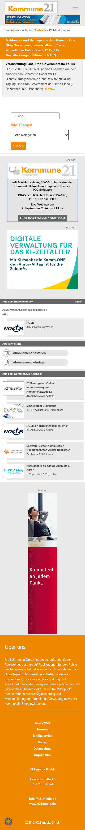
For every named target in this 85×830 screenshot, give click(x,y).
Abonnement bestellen (29, 353)
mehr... (50, 89)
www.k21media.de (42, 804)
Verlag (42, 742)
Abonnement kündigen (29, 362)
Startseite (40, 30)
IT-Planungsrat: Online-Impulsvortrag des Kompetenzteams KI (40, 387)
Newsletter (42, 723)
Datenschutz (42, 748)
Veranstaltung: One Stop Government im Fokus (40, 64)
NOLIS (30, 322)
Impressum (42, 755)
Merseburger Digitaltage (41, 405)
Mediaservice (42, 735)
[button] (8, 821)
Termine (42, 729)
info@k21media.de (42, 799)
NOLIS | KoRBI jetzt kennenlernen (47, 425)
